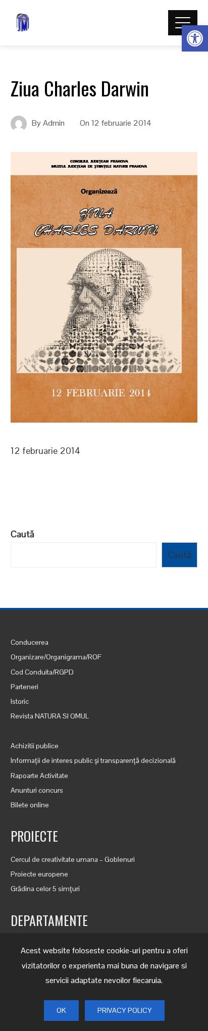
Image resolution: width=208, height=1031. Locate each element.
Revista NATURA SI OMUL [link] (50, 715)
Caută (22, 534)
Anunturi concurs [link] (37, 790)
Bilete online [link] (30, 804)
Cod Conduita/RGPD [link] (42, 672)
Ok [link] (61, 1010)
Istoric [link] (20, 701)
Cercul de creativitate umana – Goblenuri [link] (73, 859)
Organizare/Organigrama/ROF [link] (56, 656)
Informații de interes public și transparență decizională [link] (93, 760)
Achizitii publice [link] (35, 745)
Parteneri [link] (24, 686)
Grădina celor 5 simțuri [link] (45, 888)
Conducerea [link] (29, 642)
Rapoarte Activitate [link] (39, 775)
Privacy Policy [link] (124, 1010)
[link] (195, 38)
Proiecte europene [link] (39, 874)
